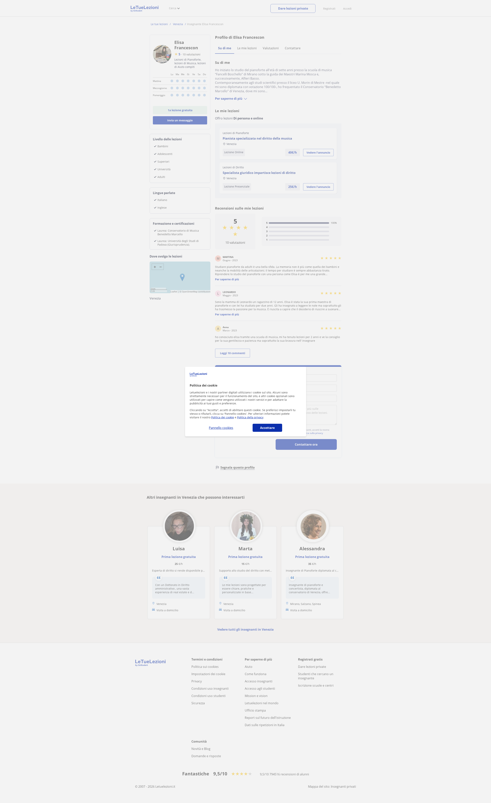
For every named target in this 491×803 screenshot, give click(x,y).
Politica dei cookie (222, 417)
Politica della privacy (250, 417)
